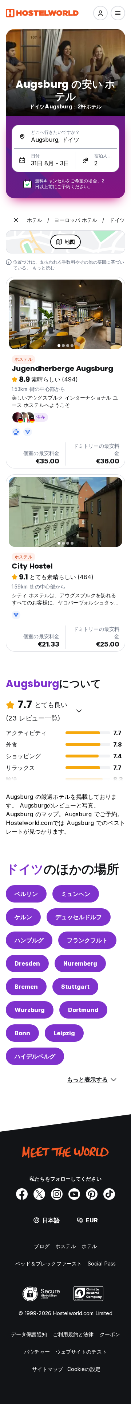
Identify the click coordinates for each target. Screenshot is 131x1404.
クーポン (110, 1334)
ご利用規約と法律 (73, 1334)
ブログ (41, 1246)
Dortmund (83, 1009)
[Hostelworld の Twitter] (39, 1194)
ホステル (23, 359)
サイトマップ (47, 1369)
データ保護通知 (29, 1334)
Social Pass (102, 1263)
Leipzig (64, 1033)
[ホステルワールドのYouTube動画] (74, 1194)
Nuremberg (80, 963)
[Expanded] (16, 220)
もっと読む (43, 268)
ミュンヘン (75, 893)
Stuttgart (75, 986)
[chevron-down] (79, 710)
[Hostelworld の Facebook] (22, 1194)
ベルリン (26, 893)
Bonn (22, 1033)
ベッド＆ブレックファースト (48, 1263)
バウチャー (37, 1352)
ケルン (23, 917)
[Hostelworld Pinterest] (92, 1194)
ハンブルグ (29, 940)
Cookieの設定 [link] (83, 1369)
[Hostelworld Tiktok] (109, 1194)
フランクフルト (87, 940)
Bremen (26, 986)
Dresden (27, 963)
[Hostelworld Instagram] (57, 1194)
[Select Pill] (100, 13)
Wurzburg (30, 1009)
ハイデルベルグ (35, 1056)
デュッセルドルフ (78, 917)
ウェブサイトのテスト (81, 1352)
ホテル (89, 1246)
